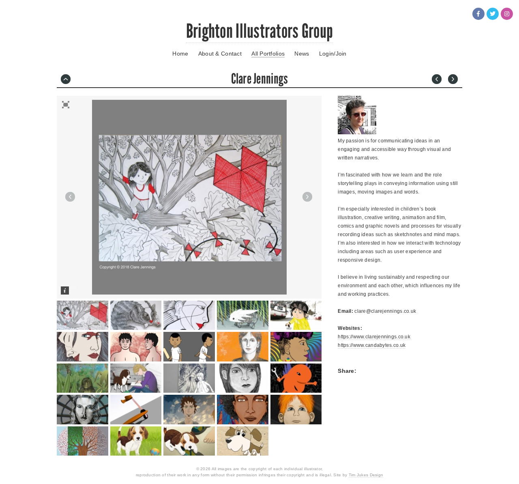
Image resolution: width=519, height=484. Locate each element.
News (301, 53)
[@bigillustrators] (493, 14)
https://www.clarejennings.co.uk (374, 337)
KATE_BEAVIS (438, 80)
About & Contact (220, 53)
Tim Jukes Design (366, 475)
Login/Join (333, 53)
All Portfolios (268, 53)
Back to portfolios (67, 80)
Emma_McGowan (454, 80)
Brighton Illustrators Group (259, 31)
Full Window (65, 104)
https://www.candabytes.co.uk (371, 345)
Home (180, 53)
